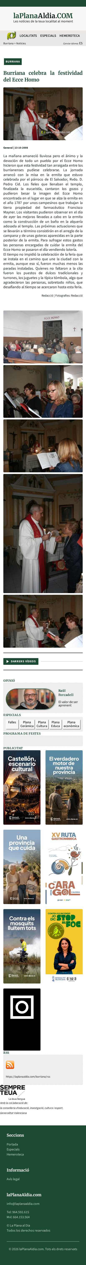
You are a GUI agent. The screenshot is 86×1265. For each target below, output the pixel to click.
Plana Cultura (42, 724)
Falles (12, 722)
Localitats (28, 35)
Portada (12, 1144)
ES (81, 43)
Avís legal (13, 1179)
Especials (48, 35)
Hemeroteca (69, 35)
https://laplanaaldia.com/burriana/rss (28, 1077)
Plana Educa (55, 724)
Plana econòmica (71, 724)
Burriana (8, 43)
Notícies (21, 43)
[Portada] (11, 35)
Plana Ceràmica (27, 724)
